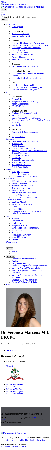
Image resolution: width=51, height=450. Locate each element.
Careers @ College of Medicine (25, 282)
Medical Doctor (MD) (21, 36)
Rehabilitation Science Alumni (24, 204)
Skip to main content (9, 2)
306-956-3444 (12, 350)
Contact (9, 366)
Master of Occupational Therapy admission (29, 266)
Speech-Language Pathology (23, 59)
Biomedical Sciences (20, 33)
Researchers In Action (21, 188)
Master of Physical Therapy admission (27, 268)
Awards (15, 232)
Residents (10, 139)
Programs (15, 115)
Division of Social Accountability (25, 228)
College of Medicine (35, 7)
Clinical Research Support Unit (24, 197)
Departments (11, 242)
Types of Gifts (17, 209)
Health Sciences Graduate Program (26, 118)
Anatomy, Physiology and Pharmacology (28, 43)
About (9, 216)
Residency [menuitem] (16, 64)
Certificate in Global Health (23, 85)
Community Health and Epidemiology (27, 48)
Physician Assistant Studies (23, 55)
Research (10, 179)
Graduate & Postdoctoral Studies (25, 113)
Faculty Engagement (20, 172)
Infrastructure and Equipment (24, 193)
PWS (4, 14)
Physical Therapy (19, 57)
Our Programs (17, 26)
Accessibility (24, 447)
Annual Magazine (19, 237)
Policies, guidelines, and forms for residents (29, 150)
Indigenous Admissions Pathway (25, 101)
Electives (15, 261)
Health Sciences (18, 50)
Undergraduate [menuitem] (18, 31)
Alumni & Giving (13, 200)
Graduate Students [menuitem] (19, 111)
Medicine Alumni (19, 202)
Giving (14, 207)
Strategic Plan (17, 221)
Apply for (10, 256)
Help (14, 254)
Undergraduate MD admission (24, 259)
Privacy (14, 447)
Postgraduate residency (21, 263)
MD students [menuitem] (17, 97)
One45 (9, 249)
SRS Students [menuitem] (17, 129)
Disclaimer (5, 447)
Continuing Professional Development (27, 78)
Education (10, 24)
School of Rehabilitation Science (25, 132)
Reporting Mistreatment (21, 165)
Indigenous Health (19, 225)
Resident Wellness (19, 153)
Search (4, 20)
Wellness (15, 239)
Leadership (16, 223)
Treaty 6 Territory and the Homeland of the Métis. (24, 440)
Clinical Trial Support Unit (22, 195)
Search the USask (11, 17)
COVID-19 (16, 125)
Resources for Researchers (22, 186)
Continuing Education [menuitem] (21, 71)
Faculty (9, 169)
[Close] (2, 12)
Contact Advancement (21, 214)
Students (9, 92)
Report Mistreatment (20, 104)
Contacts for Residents (21, 155)
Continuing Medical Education (24, 176)
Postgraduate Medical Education (25, 66)
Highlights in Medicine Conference (26, 211)
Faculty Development (20, 174)
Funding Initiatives (19, 183)
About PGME (17, 143)
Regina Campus (18, 136)
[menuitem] (28, 57)
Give (8, 284)
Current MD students (20, 99)
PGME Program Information (23, 148)
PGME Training (18, 146)
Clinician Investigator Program (24, 90)
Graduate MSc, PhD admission (24, 280)
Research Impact (18, 190)
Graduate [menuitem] (15, 41)
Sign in (14, 251)
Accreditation (17, 230)
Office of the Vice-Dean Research (25, 181)
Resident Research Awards (23, 160)
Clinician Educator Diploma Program (27, 87)
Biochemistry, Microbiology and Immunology (30, 45)
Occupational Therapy (21, 52)
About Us (16, 218)
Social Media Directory (21, 235)
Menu (4, 9)
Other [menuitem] (14, 83)
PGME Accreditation (20, 167)
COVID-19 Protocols (20, 106)
